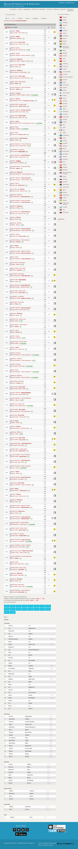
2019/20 (42, 606)
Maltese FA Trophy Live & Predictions (22, 3)
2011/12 (42, 609)
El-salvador (66, 85)
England (65, 87)
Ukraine (65, 200)
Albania (65, 17)
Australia (65, 30)
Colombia (65, 63)
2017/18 (7, 609)
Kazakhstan (66, 135)
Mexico (64, 148)
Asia (64, 28)
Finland (65, 95)
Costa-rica (65, 66)
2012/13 (36, 609)
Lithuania (65, 143)
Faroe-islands (66, 93)
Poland (64, 164)
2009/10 (7, 612)
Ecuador (65, 79)
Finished (20, 18)
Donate (51, 845)
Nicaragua (65, 154)
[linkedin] (23, 829)
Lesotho (65, 140)
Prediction (44, 18)
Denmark (65, 74)
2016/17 (13, 609)
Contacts (46, 845)
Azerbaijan (65, 35)
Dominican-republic (68, 77)
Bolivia (64, 43)
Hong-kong (65, 116)
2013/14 (30, 609)
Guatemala (65, 111)
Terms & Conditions (43, 843)
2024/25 (13, 606)
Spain (64, 189)
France (64, 98)
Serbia (64, 176)
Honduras (65, 114)
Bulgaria (65, 53)
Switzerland (66, 195)
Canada (65, 55)
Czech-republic (67, 71)
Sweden (65, 192)
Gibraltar (65, 106)
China (64, 61)
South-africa (66, 184)
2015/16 (18, 609)
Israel (64, 127)
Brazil (64, 50)
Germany (65, 103)
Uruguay (65, 207)
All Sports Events (69, 2)
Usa (64, 209)
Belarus (65, 38)
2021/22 (30, 606)
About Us (40, 845)
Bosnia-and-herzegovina (66, 47)
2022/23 (24, 606)
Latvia (64, 138)
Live (13, 18)
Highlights (35, 18)
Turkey (64, 197)
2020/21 (36, 606)
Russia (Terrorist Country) (67, 173)
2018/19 (48, 606)
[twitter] (19, 829)
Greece (64, 108)
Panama (65, 156)
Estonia (65, 90)
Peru (64, 162)
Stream (27, 18)
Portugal (65, 167)
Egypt (64, 82)
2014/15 (24, 609)
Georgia (65, 101)
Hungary (65, 119)
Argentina (65, 22)
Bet (54, 31)
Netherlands (66, 151)
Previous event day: (15, 20)
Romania (65, 170)
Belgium (65, 41)
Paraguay (65, 159)
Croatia (64, 69)
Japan (64, 132)
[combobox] (12, 14)
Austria (64, 33)
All (8, 18)
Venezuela (65, 212)
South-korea (66, 187)
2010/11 (48, 609)
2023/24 (18, 606)
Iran (64, 124)
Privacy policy (52, 843)
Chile (64, 58)
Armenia (65, 25)
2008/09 (13, 612)
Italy (64, 130)
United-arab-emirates (66, 203)
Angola (64, 20)
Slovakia (65, 179)
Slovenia (65, 181)
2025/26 (7, 606)
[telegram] (27, 829)
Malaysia (65, 146)
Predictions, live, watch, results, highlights (14, 6)
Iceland (64, 122)
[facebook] (14, 829)
